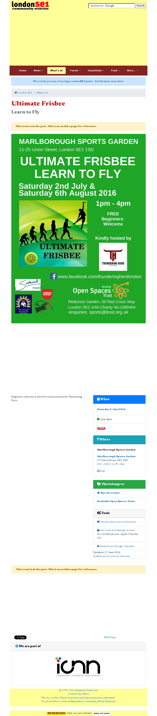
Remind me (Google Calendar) (117, 546)
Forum (74, 70)
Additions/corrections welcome (111, 556)
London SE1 (24, 93)
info (99, 464)
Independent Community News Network (91, 701)
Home (22, 70)
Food (114, 70)
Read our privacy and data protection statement (87, 698)
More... (131, 70)
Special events (110, 493)
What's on (56, 70)
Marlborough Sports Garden (116, 456)
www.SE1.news (82, 81)
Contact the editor (78, 694)
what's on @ (111, 464)
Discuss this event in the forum (118, 522)
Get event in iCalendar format (116, 530)
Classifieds (95, 70)
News (37, 70)
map (122, 464)
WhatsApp (110, 637)
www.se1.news (102, 713)
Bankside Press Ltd (86, 690)
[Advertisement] (78, 38)
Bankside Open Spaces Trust (116, 501)
